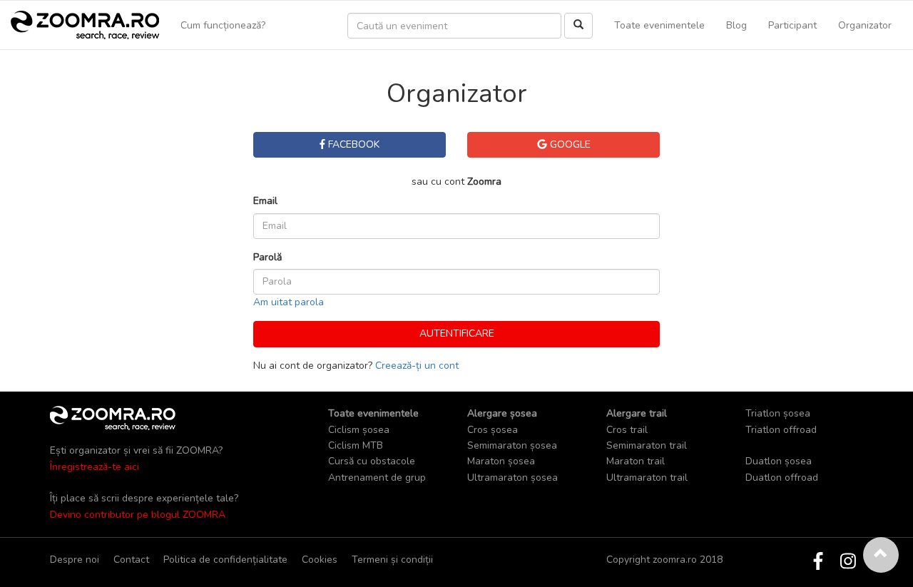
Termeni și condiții (392, 559)
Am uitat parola (288, 302)
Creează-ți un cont (417, 365)
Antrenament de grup (377, 477)
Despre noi (74, 559)
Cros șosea (492, 430)
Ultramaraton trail (647, 477)
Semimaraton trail (646, 445)
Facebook (352, 144)
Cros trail (627, 430)
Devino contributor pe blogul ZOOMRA (137, 514)
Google (569, 144)
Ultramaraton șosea (512, 477)
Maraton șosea (501, 461)
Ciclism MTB (355, 445)
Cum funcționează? (222, 25)
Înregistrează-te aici (94, 467)
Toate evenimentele (659, 25)
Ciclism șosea (358, 430)
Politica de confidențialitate (225, 559)
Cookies (319, 559)
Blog (736, 25)
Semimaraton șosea (512, 445)
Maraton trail (635, 461)
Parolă (267, 257)
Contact (131, 559)
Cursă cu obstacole (371, 461)
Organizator (865, 25)
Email (265, 201)
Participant (792, 25)
